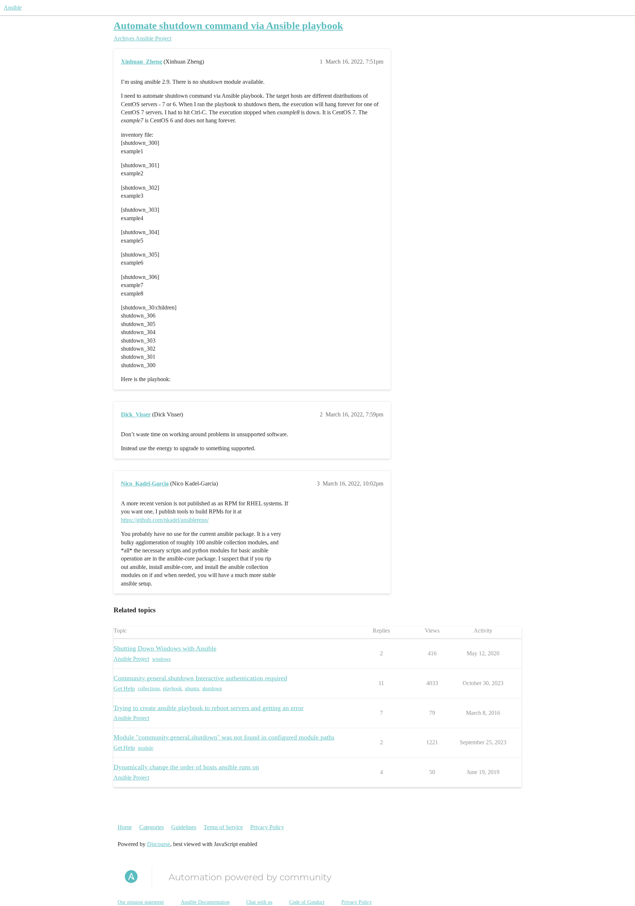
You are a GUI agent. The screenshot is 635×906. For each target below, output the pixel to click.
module (145, 748)
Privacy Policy (267, 827)
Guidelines (183, 827)
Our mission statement (141, 902)
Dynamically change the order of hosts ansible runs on (186, 767)
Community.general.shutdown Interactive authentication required (200, 678)
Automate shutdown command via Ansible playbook (228, 25)
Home (125, 827)
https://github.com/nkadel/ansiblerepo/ (165, 520)
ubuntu (192, 688)
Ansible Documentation (205, 902)
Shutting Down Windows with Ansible (165, 648)
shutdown (212, 688)
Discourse (158, 844)
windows (161, 659)
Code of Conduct (306, 902)
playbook (172, 688)
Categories (151, 827)
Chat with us (259, 902)
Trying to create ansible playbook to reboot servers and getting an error (209, 708)
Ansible (13, 7)
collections (149, 688)
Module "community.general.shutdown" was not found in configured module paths (224, 737)
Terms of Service (223, 827)
